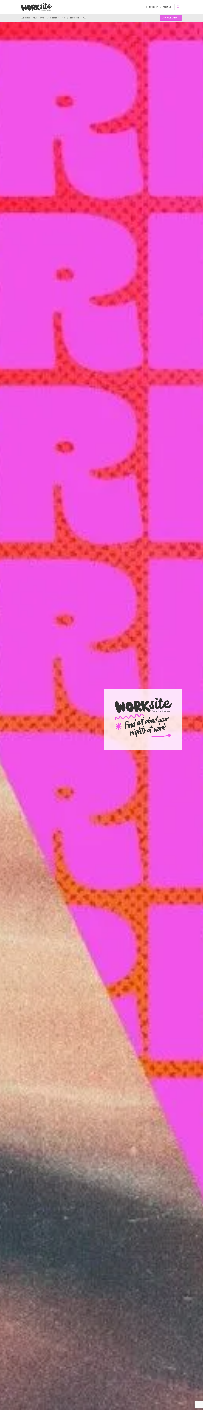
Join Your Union (169, 18)
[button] (178, 7)
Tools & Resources (70, 18)
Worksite (25, 18)
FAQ (84, 18)
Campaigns (53, 18)
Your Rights (38, 18)
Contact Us (165, 7)
